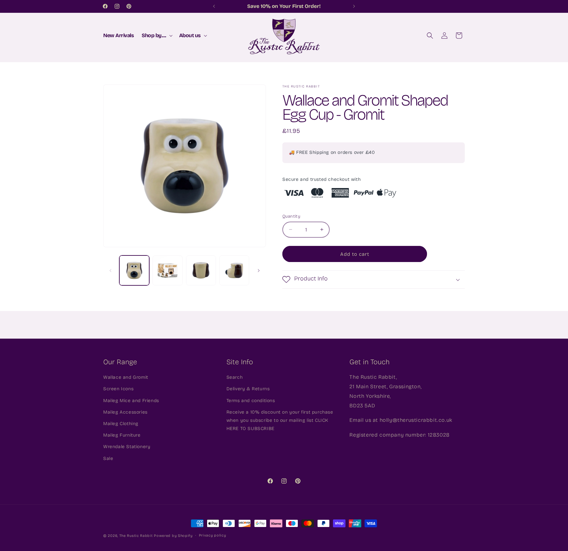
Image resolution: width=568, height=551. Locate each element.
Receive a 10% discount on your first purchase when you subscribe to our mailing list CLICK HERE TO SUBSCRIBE (279, 420)
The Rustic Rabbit (136, 536)
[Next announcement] (354, 6)
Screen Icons (118, 389)
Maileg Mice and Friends (131, 400)
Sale (108, 458)
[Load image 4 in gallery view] (234, 270)
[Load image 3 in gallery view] (201, 270)
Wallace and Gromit (125, 377)
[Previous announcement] (214, 6)
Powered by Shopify (173, 536)
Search (234, 377)
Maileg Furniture (122, 435)
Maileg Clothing (120, 424)
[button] (156, 35)
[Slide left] (110, 270)
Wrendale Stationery (126, 447)
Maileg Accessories (125, 412)
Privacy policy (212, 535)
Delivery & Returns (248, 389)
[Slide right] (258, 270)
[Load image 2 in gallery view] (167, 270)
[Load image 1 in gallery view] (134, 270)
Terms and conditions (250, 400)
